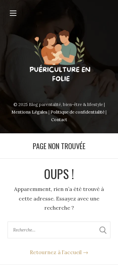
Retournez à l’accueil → (59, 252)
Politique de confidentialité (77, 112)
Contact (59, 119)
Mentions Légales (29, 112)
